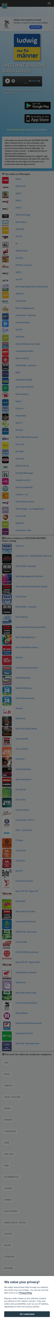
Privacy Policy (25, 1293)
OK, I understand (27, 1314)
